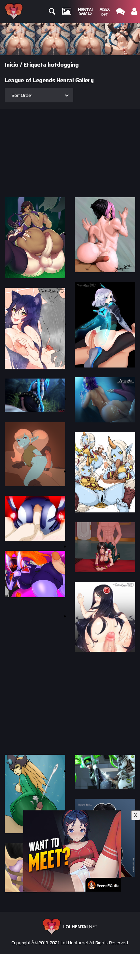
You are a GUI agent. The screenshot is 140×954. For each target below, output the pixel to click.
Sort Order (21, 95)
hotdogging (63, 64)
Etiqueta (34, 64)
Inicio (11, 64)
